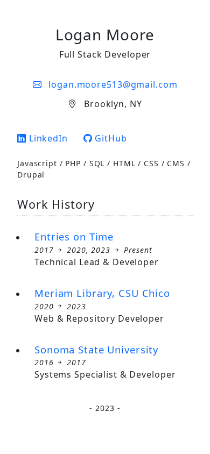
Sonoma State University (96, 349)
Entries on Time (74, 236)
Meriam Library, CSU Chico (102, 293)
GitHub (110, 138)
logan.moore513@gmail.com (111, 84)
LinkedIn (47, 138)
